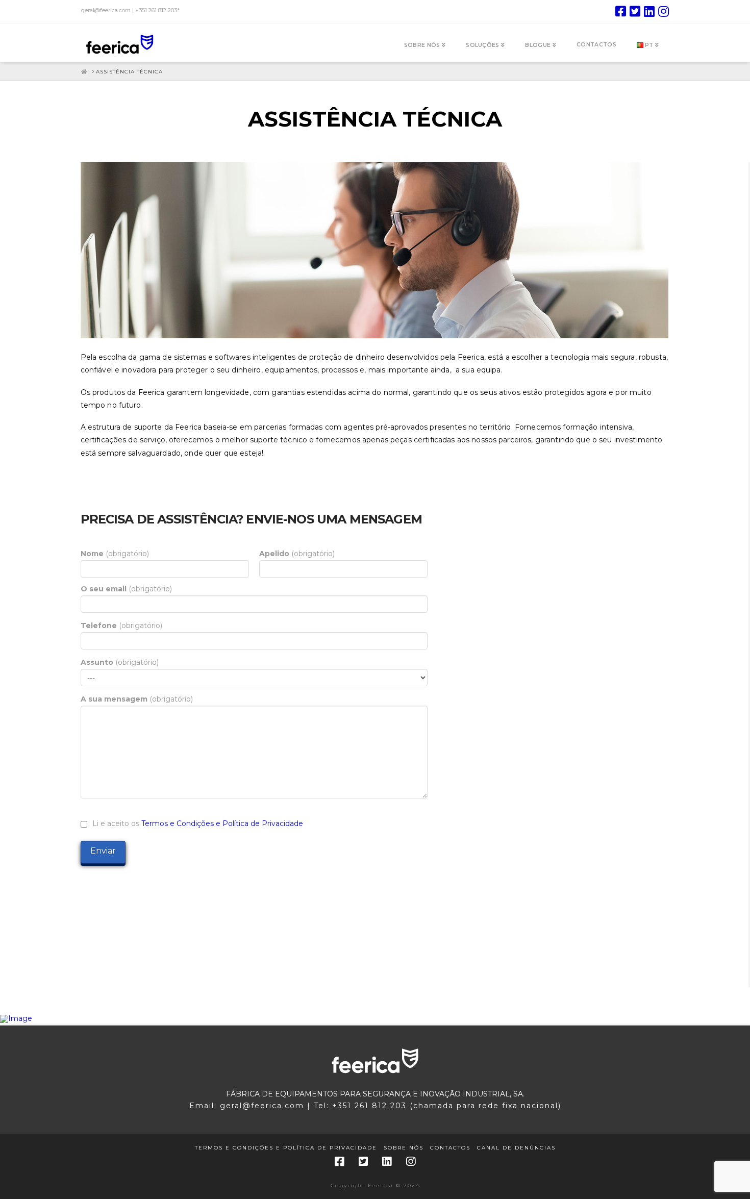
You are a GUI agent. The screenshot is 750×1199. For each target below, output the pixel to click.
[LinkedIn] (649, 11)
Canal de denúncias (516, 1147)
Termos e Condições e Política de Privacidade (222, 823)
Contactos (450, 1147)
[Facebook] (620, 11)
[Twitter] (635, 11)
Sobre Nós (403, 1147)
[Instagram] (663, 11)
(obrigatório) (115, 553)
